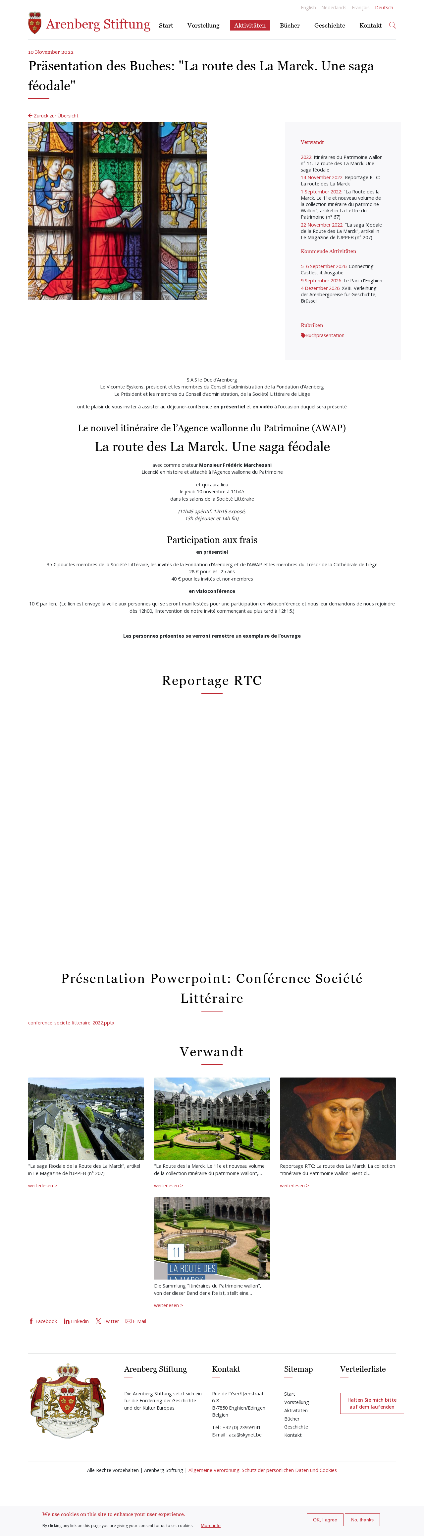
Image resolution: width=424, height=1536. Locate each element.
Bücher (290, 25)
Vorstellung (203, 25)
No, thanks (362, 1519)
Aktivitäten (250, 25)
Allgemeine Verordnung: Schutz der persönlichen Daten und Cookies (262, 1470)
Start (166, 25)
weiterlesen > (42, 1185)
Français (361, 7)
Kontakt (370, 25)
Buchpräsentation (324, 335)
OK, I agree (325, 1519)
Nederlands (333, 7)
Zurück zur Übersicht (55, 115)
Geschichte (329, 25)
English (308, 7)
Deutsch (384, 7)
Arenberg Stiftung (96, 24)
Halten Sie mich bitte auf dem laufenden (372, 1403)
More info (211, 1525)
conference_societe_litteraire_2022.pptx (71, 1022)
